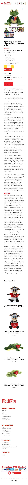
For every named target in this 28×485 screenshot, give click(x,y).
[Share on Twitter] (9, 79)
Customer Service (6, 433)
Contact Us (4, 415)
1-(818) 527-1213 (5, 442)
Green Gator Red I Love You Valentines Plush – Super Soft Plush (14, 358)
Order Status (5, 430)
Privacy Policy (5, 418)
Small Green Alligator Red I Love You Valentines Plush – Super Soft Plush (14, 384)
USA (21, 77)
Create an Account (6, 428)
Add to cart (7, 69)
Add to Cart (9, 308)
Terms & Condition (6, 419)
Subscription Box (6, 435)
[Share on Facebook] (8, 79)
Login (3, 427)
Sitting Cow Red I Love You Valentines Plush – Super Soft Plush (14, 332)
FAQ (3, 412)
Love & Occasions (15, 77)
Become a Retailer (6, 416)
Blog (3, 413)
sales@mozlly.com (6, 444)
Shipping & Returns (6, 431)
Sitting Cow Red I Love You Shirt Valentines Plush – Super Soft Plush (14, 306)
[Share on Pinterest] (11, 79)
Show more (6, 193)
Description (8, 84)
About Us (4, 410)
